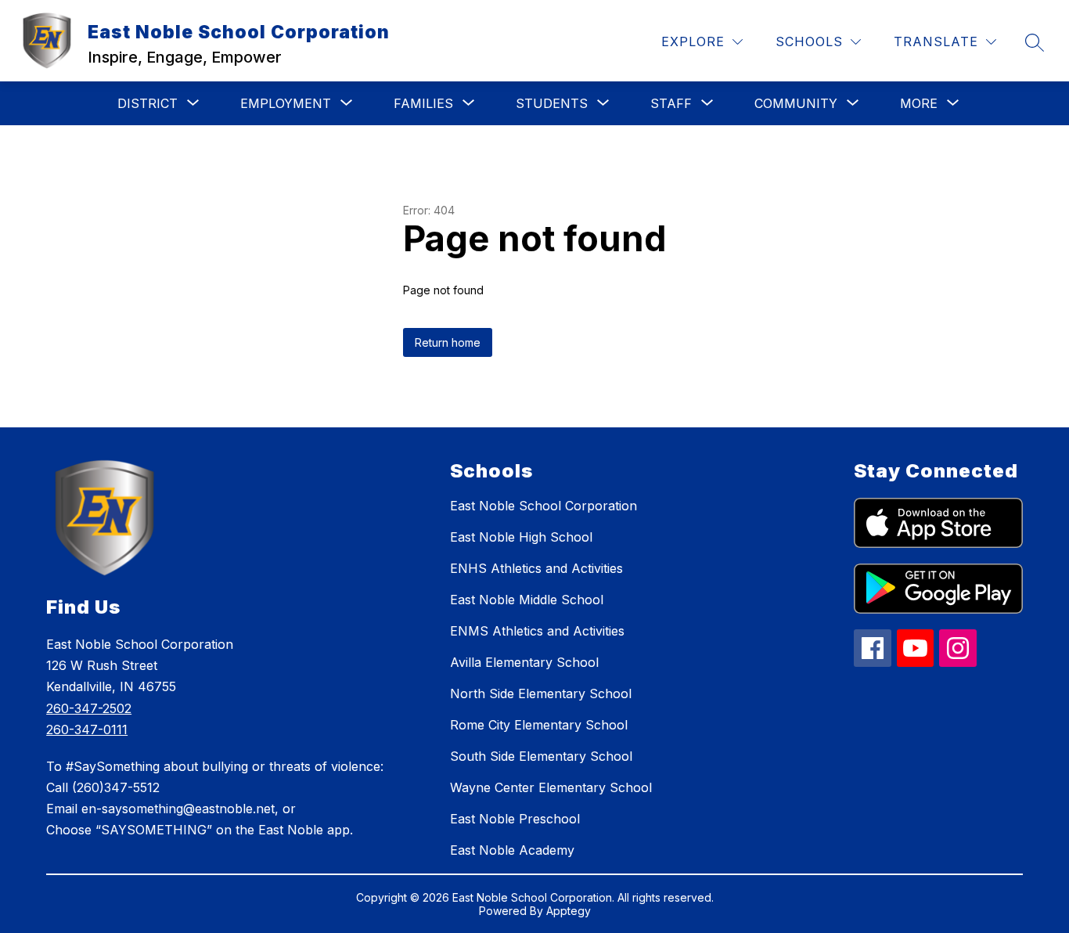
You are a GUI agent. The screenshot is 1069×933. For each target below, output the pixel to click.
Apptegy (568, 910)
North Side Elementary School (541, 693)
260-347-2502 (88, 708)
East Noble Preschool (515, 819)
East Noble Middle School (526, 599)
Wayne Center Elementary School (551, 787)
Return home (448, 342)
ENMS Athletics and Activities (537, 631)
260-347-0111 (87, 729)
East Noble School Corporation (543, 505)
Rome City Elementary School (539, 725)
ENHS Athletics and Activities (536, 568)
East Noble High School (521, 537)
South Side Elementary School (541, 756)
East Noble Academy (512, 850)
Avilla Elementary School (524, 662)
